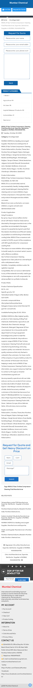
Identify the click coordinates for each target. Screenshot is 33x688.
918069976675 (15, 656)
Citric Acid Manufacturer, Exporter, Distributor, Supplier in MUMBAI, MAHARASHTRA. (16, 557)
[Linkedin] (24, 566)
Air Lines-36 (7, 105)
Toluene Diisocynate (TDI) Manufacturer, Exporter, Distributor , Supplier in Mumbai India (15, 504)
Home (5, 20)
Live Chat (7, 9)
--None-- (6, 95)
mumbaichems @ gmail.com (17, 659)
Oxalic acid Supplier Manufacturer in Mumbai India (16, 530)
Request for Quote (19, 9)
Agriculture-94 (8, 100)
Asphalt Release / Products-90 (13, 110)
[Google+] (16, 566)
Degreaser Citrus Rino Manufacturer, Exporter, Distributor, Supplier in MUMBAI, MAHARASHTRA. (16, 548)
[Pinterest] (20, 566)
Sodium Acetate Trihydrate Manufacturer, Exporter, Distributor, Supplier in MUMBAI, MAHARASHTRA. (15, 517)
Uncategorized (14, 20)
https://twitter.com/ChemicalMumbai (13, 668)
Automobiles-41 (8, 115)
